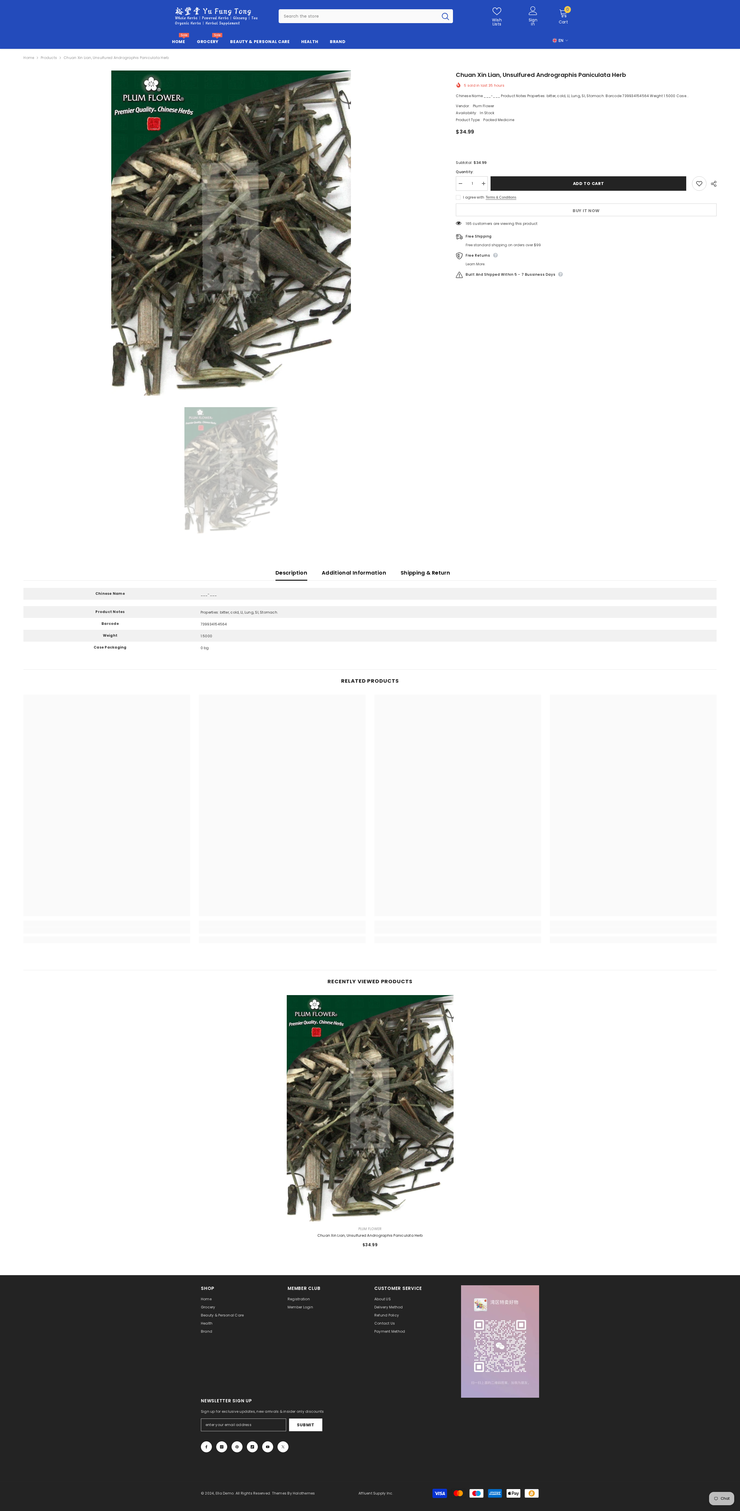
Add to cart (590, 183)
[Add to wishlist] (699, 183)
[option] (231, 233)
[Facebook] (206, 1446)
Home (28, 57)
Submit (305, 1425)
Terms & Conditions (501, 197)
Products (49, 57)
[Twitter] (283, 1446)
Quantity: (464, 171)
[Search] (366, 16)
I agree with (473, 197)
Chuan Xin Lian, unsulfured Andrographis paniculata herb (370, 1235)
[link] (106, 930)
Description (291, 572)
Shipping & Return (425, 572)
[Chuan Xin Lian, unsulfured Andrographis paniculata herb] (370, 1108)
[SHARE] (711, 184)
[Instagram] (221, 1446)
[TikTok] (252, 1446)
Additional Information (354, 572)
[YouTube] (267, 1446)
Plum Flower (483, 105)
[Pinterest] (237, 1446)
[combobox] (358, 16)
